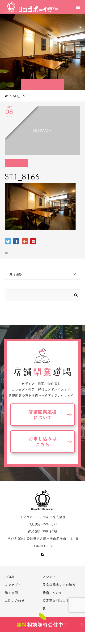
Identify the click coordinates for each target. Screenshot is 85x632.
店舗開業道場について (42, 414)
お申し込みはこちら (42, 441)
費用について (52, 592)
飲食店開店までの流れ (59, 584)
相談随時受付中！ (42, 624)
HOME (10, 577)
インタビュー (52, 577)
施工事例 (11, 592)
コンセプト (13, 584)
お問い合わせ (15, 600)
